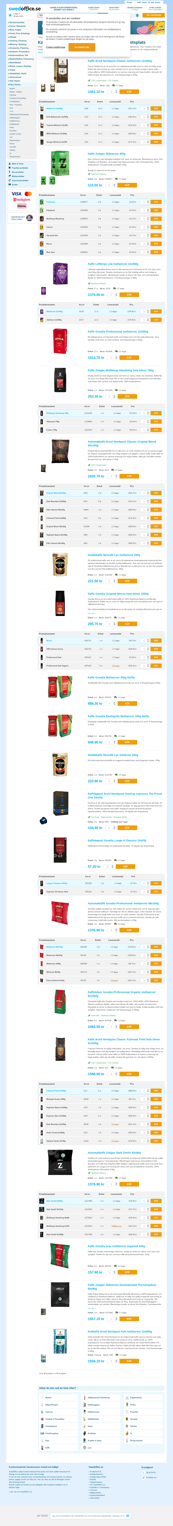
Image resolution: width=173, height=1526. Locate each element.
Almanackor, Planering (18, 48)
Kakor (12, 127)
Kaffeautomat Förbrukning (19, 114)
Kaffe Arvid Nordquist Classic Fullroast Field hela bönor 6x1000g (124, 1041)
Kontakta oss (151, 1477)
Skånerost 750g (52, 422)
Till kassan (153, 15)
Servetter (13, 147)
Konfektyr (13, 131)
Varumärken (94, 1498)
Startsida (41, 37)
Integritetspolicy (96, 1482)
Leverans (93, 1490)
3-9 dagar (115, 666)
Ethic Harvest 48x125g (55, 510)
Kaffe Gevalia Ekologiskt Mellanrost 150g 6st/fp (118, 716)
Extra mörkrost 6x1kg (55, 980)
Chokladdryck (15, 102)
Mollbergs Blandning (55, 219)
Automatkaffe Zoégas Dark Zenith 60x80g (114, 1152)
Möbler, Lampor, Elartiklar (19, 66)
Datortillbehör (14, 63)
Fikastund (50, 210)
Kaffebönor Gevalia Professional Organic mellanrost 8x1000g (121, 994)
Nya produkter (18, 172)
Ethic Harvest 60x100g (55, 543)
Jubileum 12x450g (54, 320)
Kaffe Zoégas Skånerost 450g (106, 153)
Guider (15, 185)
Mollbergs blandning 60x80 (57, 1218)
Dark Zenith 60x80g (54, 1201)
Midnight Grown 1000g (55, 1099)
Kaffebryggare (15, 118)
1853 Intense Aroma (54, 649)
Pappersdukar (15, 140)
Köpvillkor (94, 1487)
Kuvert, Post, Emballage (19, 33)
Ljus (11, 137)
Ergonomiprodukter (20, 180)
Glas (11, 108)
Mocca (49, 641)
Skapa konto (18, 16)
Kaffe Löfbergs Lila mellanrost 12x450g (113, 263)
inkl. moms (155, 2)
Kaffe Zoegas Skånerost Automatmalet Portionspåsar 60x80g (122, 1286)
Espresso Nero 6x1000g (56, 1116)
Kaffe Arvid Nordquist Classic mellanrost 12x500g (120, 60)
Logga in (16, 14)
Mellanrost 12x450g (54, 311)
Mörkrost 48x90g (53, 972)
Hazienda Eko (52, 235)
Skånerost (50, 202)
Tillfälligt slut (116, 1226)
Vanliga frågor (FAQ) (98, 1477)
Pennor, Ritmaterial (17, 26)
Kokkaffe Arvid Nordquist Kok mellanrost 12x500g (120, 1331)
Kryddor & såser (15, 134)
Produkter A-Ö (95, 1472)
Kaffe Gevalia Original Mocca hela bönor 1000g (118, 593)
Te (10, 153)
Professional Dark (53, 657)
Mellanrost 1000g (53, 964)
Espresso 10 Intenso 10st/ (57, 892)
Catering (13, 95)
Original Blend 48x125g (56, 527)
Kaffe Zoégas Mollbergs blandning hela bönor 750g (121, 370)
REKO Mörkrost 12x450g (56, 134)
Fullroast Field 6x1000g (56, 518)
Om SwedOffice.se (97, 1485)
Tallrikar (12, 150)
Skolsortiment (14, 77)
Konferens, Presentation (19, 52)
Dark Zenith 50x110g (54, 1209)
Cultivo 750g (51, 430)
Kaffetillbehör (14, 124)
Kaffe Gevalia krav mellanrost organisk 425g (116, 1246)
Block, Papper (14, 30)
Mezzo (49, 244)
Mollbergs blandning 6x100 (57, 1226)
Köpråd (93, 1479)
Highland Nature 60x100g (56, 535)
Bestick (12, 89)
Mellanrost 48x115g (54, 955)
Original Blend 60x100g (56, 493)
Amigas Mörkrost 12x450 (56, 142)
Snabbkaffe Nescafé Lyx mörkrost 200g (113, 754)
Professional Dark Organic (57, 666)
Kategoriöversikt (96, 1474)
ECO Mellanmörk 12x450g (57, 117)
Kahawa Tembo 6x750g (56, 1141)
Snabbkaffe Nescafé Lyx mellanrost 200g (114, 554)
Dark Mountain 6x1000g (56, 501)
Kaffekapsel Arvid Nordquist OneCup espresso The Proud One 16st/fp (125, 795)
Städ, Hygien (14, 81)
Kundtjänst (93, 8)
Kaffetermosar (15, 121)
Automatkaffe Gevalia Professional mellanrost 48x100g (123, 903)
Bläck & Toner (18, 164)
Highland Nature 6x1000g (56, 1108)
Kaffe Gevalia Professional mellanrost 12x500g (118, 331)
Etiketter (12, 37)
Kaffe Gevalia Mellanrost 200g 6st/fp (111, 677)
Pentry (12, 144)
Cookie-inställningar (55, 47)
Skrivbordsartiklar (16, 22)
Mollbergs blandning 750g (57, 413)
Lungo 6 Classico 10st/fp (56, 883)
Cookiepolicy (104, 1487)
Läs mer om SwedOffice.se (21, 1492)
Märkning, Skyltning (17, 44)
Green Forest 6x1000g (55, 1133)
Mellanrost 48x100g (54, 947)
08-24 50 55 (150, 1473)
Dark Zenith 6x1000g (54, 1234)
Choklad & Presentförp (18, 98)
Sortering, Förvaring (17, 41)
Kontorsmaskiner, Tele (18, 55)
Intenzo (49, 227)
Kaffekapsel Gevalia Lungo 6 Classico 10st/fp (117, 840)
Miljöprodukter (18, 176)
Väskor (11, 70)
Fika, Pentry (14, 84)
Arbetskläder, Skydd (17, 74)
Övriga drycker (15, 157)
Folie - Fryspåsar (16, 105)
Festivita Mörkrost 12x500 (57, 125)
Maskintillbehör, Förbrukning (21, 59)
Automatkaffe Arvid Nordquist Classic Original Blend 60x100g (122, 443)
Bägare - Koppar (16, 92)
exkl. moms (142, 2)
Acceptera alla (82, 47)
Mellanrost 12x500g (54, 109)
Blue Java (50, 252)
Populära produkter (20, 168)
